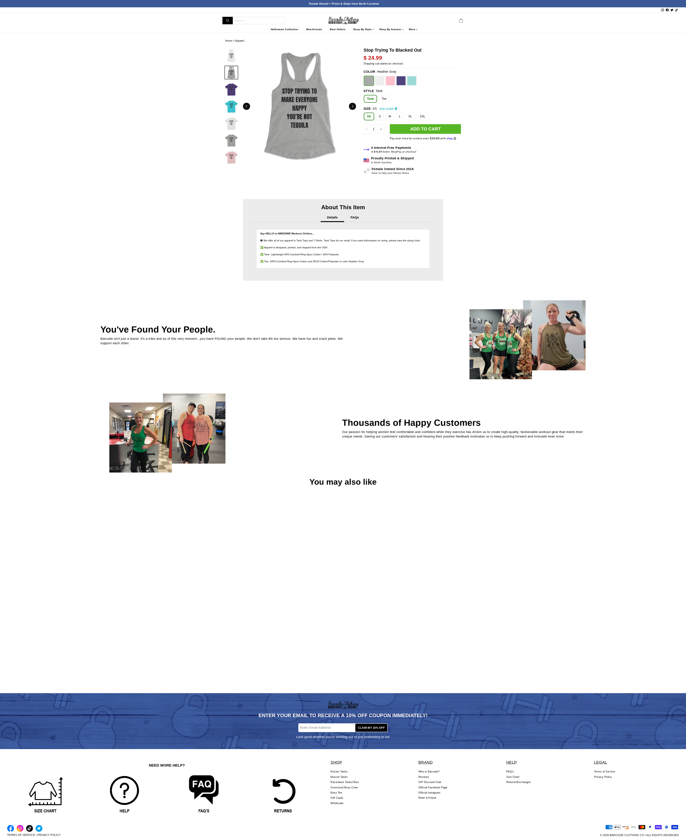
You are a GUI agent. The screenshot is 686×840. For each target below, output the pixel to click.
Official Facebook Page (432, 787)
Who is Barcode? (429, 771)
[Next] (352, 106)
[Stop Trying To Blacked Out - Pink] (20, 669)
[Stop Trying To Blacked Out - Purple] (26, 669)
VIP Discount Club (429, 782)
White (379, 80)
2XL (422, 116)
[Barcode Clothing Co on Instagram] (20, 829)
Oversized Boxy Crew (344, 787)
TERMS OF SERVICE (21, 834)
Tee (384, 98)
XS (369, 116)
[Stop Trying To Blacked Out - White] (15, 669)
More (412, 29)
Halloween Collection (284, 29)
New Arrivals (314, 29)
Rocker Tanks (339, 771)
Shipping (369, 63)
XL (410, 116)
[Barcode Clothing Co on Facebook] (10, 829)
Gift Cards (336, 797)
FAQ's (510, 771)
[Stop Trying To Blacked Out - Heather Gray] (9, 669)
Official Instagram (429, 792)
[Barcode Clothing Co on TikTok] (29, 829)
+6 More (35, 669)
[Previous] (246, 106)
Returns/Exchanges (518, 782)
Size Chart (513, 776)
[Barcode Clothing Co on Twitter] (39, 829)
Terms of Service (604, 771)
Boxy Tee (336, 792)
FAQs (355, 217)
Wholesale (336, 803)
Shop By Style (362, 29)
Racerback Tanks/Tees (344, 782)
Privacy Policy (603, 776)
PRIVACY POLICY (49, 834)
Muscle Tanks (339, 776)
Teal (411, 80)
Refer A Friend (427, 797)
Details (332, 217)
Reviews (423, 776)
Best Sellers (337, 29)
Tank (370, 98)
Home (229, 40)
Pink (390, 80)
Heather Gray (369, 80)
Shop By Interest (390, 29)
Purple (401, 80)
